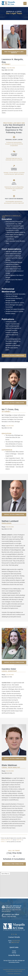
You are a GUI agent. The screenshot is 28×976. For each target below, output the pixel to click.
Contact (14, 951)
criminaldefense (14, 169)
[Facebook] (11, 934)
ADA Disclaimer (17, 973)
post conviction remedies (14, 198)
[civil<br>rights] (14, 180)
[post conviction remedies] (14, 196)
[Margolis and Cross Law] (8, 3)
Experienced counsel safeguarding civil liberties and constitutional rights (14, 188)
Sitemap (14, 952)
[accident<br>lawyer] (14, 151)
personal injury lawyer (13, 139)
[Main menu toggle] (25, 3)
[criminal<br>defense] (14, 166)
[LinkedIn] (16, 934)
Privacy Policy (10, 973)
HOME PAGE (19, 839)
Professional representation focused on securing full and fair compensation (14, 144)
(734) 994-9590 (10, 68)
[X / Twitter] (13, 934)
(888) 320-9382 (15, 942)
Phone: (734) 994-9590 (9, 917)
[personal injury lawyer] (14, 137)
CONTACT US (4, 841)
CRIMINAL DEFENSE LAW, (6, 839)
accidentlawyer (14, 154)
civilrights (14, 183)
